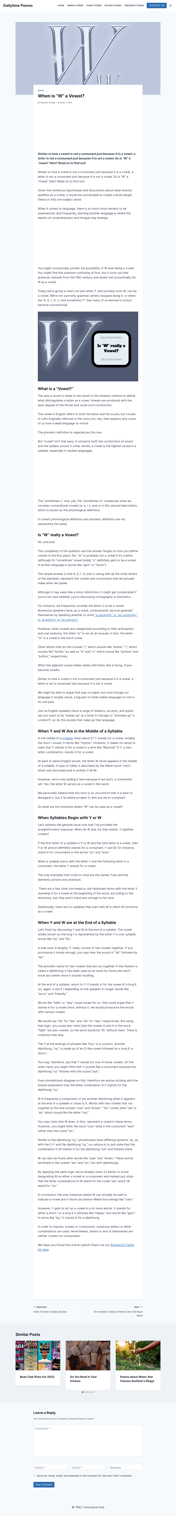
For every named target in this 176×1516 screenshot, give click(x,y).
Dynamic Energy (48, 102)
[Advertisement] (88, 128)
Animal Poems (75, 5)
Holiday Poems (113, 5)
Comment (42, 1428)
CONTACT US (156, 5)
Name (40, 1467)
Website (115, 1467)
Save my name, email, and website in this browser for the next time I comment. (84, 1475)
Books (41, 90)
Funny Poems (93, 5)
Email (77, 1467)
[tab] (82, 1392)
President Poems (134, 5)
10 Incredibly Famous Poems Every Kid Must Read (118, 1311)
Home (61, 5)
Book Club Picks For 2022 (37, 1377)
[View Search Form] (170, 5)
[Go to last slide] (20, 1365)
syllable (67, 738)
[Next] (155, 1365)
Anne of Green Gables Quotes (50, 1309)
